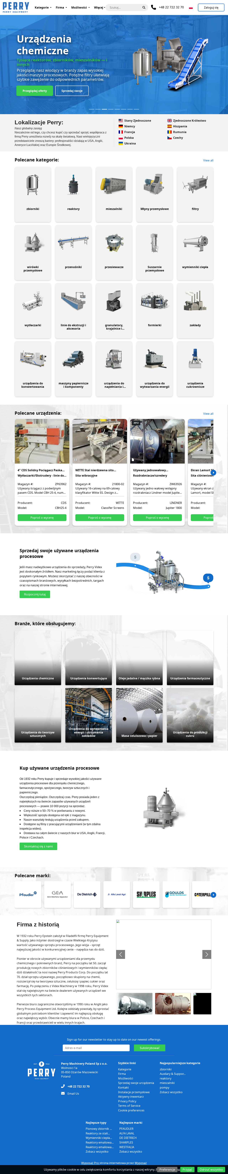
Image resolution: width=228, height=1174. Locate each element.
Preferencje (167, 1170)
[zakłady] (195, 301)
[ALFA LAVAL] (116, 894)
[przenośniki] (73, 243)
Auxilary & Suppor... (173, 1074)
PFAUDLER (126, 1129)
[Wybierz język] (191, 7)
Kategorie (42, 7)
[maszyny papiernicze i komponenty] (73, 359)
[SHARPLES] (146, 894)
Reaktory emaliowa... (100, 1142)
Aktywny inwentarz (131, 1097)
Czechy (178, 138)
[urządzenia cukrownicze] (195, 359)
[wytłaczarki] (33, 301)
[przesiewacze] (114, 243)
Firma (60, 7)
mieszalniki (167, 1083)
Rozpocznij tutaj (35, 594)
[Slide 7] (130, 109)
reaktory (165, 1078)
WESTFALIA (126, 1147)
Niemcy (129, 126)
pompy (164, 1087)
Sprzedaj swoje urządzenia (136, 1083)
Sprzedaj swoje (71, 91)
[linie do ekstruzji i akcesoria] (73, 301)
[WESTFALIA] (57, 894)
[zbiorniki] (33, 184)
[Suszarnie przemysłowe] (154, 243)
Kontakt (123, 1087)
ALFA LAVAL (126, 1133)
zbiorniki (166, 1069)
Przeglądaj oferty (35, 91)
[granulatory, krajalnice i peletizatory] (114, 301)
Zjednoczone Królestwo (189, 121)
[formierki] (154, 301)
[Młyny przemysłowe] (154, 184)
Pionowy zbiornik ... (99, 1129)
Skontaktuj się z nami (38, 846)
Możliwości (79, 7)
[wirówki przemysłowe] (33, 243)
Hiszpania (180, 126)
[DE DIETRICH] (87, 894)
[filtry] (195, 184)
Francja (129, 132)
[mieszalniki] (114, 184)
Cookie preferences (131, 1110)
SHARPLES (126, 1142)
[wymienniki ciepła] (195, 243)
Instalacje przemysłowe (134, 1092)
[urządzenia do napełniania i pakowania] (114, 359)
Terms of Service (129, 1106)
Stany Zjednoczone (137, 121)
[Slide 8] (136, 109)
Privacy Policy (127, 1101)
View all (208, 160)
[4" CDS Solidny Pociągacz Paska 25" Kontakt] (42, 444)
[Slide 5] (117, 109)
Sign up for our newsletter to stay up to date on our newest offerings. (114, 1039)
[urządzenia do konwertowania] (33, 359)
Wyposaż (141, 1163)
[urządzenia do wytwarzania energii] (154, 359)
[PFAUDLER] (28, 894)
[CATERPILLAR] (205, 894)
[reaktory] (73, 184)
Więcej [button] (98, 7)
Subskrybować (150, 1048)
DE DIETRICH (128, 1138)
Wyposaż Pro (90, 1163)
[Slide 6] (123, 109)
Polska (129, 138)
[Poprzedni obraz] (120, 954)
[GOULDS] (175, 894)
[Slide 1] (91, 109)
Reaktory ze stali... (98, 1133)
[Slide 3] (104, 109)
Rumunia (179, 132)
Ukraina (130, 143)
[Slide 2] (98, 109)
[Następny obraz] (206, 954)
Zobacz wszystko (171, 1092)
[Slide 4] (110, 109)
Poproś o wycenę (42, 518)
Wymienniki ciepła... (99, 1138)
